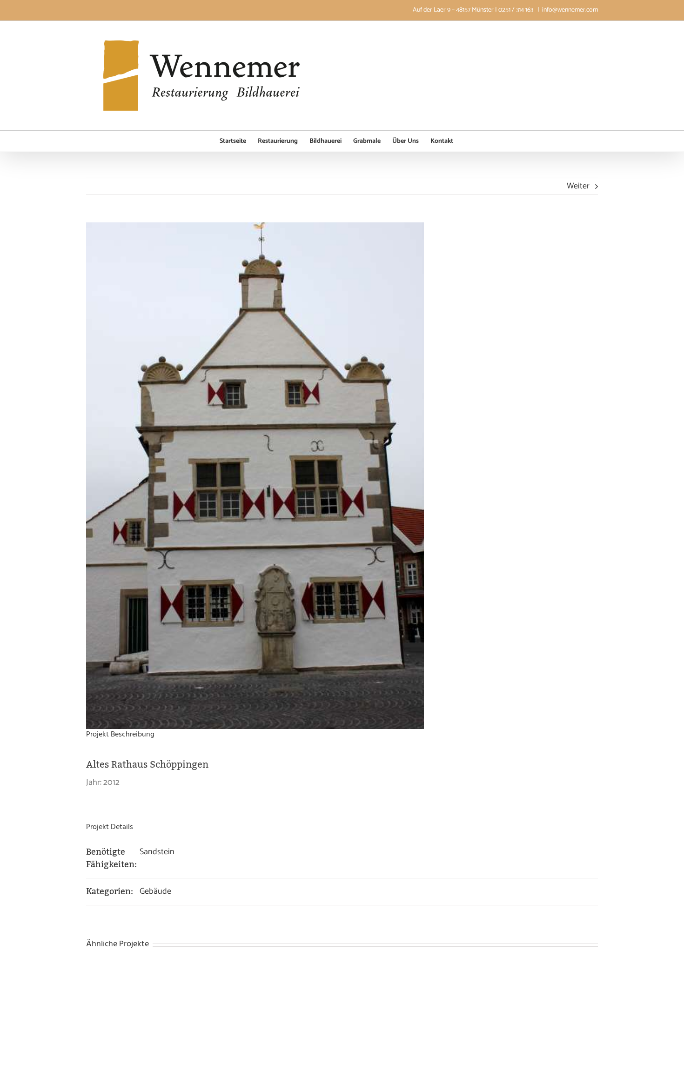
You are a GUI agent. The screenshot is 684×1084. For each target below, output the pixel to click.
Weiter (578, 186)
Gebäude (155, 891)
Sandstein (157, 852)
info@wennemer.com (570, 10)
